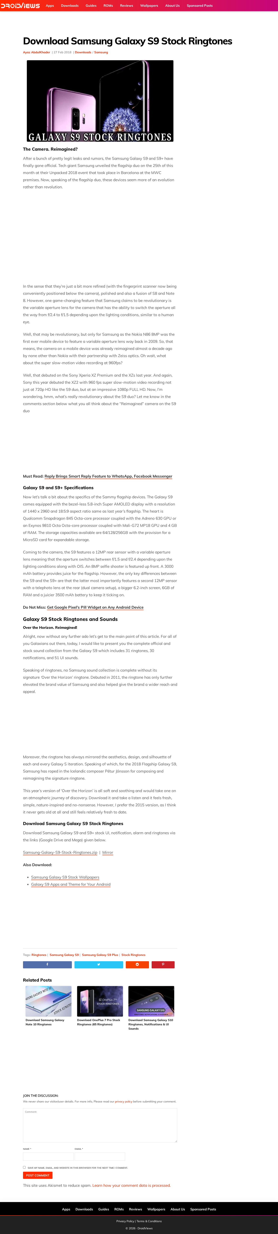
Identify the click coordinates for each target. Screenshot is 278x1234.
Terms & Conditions (149, 1221)
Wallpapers (156, 1209)
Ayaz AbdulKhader (36, 52)
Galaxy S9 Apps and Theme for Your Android (71, 884)
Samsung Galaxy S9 (64, 955)
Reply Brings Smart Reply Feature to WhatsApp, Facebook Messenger (108, 476)
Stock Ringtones (133, 955)
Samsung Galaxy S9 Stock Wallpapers (65, 877)
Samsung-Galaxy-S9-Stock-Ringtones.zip (60, 852)
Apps (66, 1209)
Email (79, 1148)
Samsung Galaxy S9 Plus (100, 955)
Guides (103, 1209)
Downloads (83, 52)
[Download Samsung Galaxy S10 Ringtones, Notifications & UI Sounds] (151, 1001)
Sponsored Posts (203, 1209)
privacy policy (123, 1101)
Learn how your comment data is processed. (131, 1185)
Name (27, 1148)
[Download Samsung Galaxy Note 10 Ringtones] (49, 1001)
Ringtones (39, 955)
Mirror (107, 852)
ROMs (119, 1209)
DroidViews (21, 5)
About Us (178, 1209)
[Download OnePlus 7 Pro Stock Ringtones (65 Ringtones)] (100, 1001)
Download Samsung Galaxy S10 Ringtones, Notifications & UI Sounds (150, 1024)
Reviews (135, 1209)
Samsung (101, 52)
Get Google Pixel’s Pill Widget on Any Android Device (95, 607)
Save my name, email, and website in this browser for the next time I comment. (78, 1167)
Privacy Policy (125, 1221)
